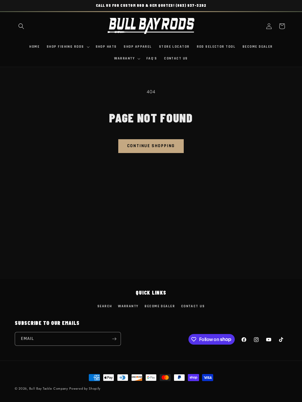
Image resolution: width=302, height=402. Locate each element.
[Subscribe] (114, 339)
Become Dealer (160, 306)
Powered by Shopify (85, 388)
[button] (21, 26)
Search (104, 306)
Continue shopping (151, 146)
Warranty (128, 306)
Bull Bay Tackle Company (48, 388)
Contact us (193, 306)
